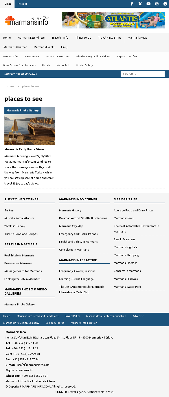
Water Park (63, 65)
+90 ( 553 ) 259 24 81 (27, 353)
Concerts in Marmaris (127, 270)
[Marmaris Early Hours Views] (29, 126)
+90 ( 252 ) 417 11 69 (25, 348)
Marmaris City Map (71, 226)
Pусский (22, 3)
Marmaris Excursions (58, 56)
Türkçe (7, 3)
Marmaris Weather (15, 47)
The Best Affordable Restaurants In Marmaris (136, 228)
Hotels (46, 65)
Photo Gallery (84, 65)
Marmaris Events (44, 47)
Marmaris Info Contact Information (106, 316)
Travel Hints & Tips (109, 37)
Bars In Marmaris (124, 239)
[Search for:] (143, 73)
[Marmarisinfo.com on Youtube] (148, 4)
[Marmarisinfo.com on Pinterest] (165, 4)
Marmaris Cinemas (125, 262)
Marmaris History (70, 210)
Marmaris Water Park (127, 286)
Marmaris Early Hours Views (24, 149)
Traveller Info (59, 37)
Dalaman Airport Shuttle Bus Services (83, 218)
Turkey (8, 210)
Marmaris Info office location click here (30, 381)
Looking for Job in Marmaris (22, 278)
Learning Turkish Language (76, 278)
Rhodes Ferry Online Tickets (93, 56)
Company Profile (55, 323)
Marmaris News (137, 37)
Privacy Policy (72, 316)
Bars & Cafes (10, 56)
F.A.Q (64, 47)
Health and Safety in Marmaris (78, 241)
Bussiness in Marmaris (18, 263)
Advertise (138, 316)
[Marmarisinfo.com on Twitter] (140, 4)
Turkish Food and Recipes (21, 233)
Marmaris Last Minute (31, 37)
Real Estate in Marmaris (19, 255)
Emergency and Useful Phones (78, 233)
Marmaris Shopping (126, 255)
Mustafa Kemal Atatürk (19, 218)
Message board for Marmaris (23, 271)
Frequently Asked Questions (77, 271)
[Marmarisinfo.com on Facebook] (132, 4)
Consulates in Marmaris (74, 249)
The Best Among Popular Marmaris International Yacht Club (81, 289)
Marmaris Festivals (126, 278)
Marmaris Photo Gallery (19, 304)
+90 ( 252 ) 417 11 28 (25, 342)
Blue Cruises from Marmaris (19, 65)
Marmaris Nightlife (126, 247)
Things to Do (83, 37)
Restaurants (32, 56)
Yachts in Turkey (14, 226)
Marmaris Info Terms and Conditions (37, 316)
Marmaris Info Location (84, 323)
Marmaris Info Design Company (21, 323)
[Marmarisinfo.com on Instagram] (157, 4)
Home (7, 37)
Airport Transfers (127, 56)
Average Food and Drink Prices (134, 210)
